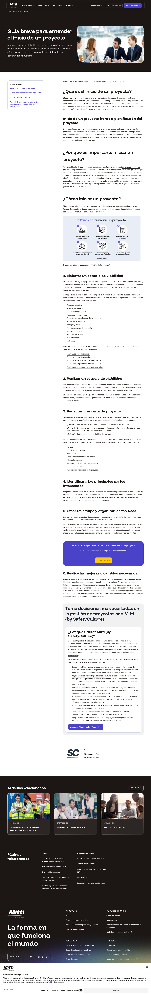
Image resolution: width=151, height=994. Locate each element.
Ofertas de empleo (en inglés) (118, 950)
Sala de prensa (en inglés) (116, 954)
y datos (92, 705)
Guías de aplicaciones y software (79, 950)
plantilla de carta (80, 439)
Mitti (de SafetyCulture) (75, 929)
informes (81, 711)
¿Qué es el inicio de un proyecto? (23, 88)
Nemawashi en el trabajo (51, 872)
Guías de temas (72, 959)
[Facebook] (42, 957)
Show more (134, 788)
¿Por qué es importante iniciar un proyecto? (26, 93)
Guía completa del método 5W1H (54, 867)
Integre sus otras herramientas (84, 718)
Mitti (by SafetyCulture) (122, 646)
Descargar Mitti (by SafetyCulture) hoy (85, 727)
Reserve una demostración (77, 920)
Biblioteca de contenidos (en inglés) (80, 945)
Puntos (74, 705)
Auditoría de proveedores (86, 864)
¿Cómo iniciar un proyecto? (20, 97)
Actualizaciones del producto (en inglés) (82, 925)
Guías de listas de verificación (78, 954)
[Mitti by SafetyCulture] (13, 5)
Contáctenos (111, 920)
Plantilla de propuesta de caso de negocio (84, 364)
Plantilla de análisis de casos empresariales (85, 367)
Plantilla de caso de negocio (78, 354)
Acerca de (110, 945)
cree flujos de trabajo (95, 676)
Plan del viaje (82, 878)
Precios (69, 915)
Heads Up (113, 696)
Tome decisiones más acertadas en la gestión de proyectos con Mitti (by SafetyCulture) (23, 104)
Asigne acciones (78, 676)
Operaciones (24, 11)
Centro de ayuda (113, 915)
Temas (15, 11)
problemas (130, 688)
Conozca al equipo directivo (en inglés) (122, 959)
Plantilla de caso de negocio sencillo (82, 357)
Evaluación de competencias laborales (91, 883)
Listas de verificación (85, 854)
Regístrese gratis (133, 5)
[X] (34, 957)
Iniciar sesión (115, 5)
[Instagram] (46, 957)
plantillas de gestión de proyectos (99, 670)
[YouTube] (31, 957)
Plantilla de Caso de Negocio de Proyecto (84, 360)
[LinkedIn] (38, 957)
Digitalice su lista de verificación (119, 932)
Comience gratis (103, 560)
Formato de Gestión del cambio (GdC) (90, 858)
